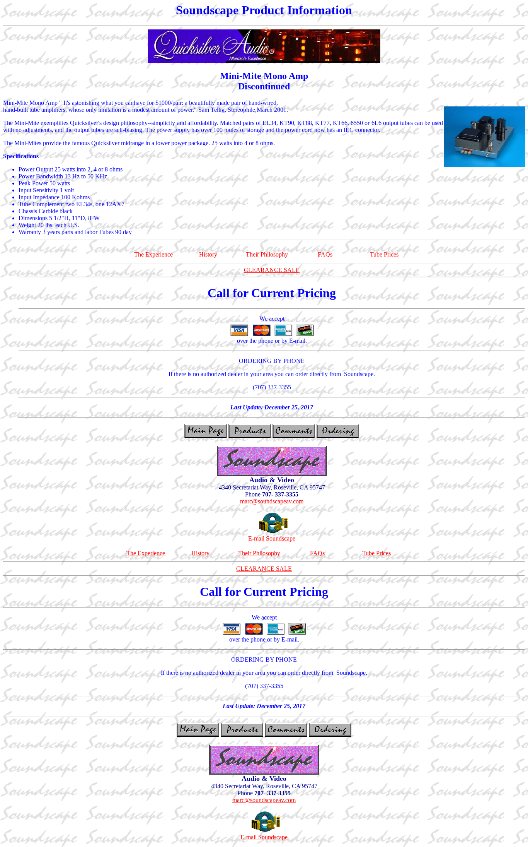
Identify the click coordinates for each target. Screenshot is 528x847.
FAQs (325, 254)
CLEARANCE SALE (272, 270)
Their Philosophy (267, 254)
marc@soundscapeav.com (271, 501)
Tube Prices (384, 254)
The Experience (153, 254)
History (208, 254)
